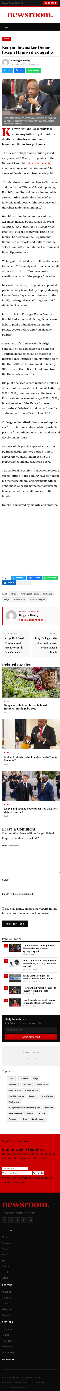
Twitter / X (19, 578)
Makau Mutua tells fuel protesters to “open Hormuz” (30, 758)
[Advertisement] (30, 542)
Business (32, 1096)
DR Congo (42, 1113)
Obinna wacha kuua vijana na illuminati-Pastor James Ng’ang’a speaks (38, 948)
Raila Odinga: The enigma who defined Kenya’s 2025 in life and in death (39, 963)
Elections (49, 1107)
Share (9, 70)
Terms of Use (20, 1382)
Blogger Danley (22, 60)
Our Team (6, 1297)
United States (14, 1090)
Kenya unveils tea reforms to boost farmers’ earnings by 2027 (25, 706)
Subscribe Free (31, 1036)
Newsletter (7, 1329)
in (31, 1219)
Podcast (6, 1335)
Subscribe (38, 1173)
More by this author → (32, 620)
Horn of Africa (47, 1096)
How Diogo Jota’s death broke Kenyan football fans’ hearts (39, 1001)
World (5, 1277)
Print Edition (8, 1352)
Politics (27, 1084)
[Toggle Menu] (6, 27)
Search (52, 3)
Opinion (6, 1266)
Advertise (7, 1309)
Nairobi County (38, 1119)
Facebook (35, 578)
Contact (6, 1315)
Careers (6, 1303)
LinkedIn (10, 583)
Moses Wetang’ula (38, 163)
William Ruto (14, 1084)
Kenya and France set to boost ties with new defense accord (31, 810)
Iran (25, 1119)
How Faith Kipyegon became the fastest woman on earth (40, 989)
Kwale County (19, 600)
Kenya (6, 600)
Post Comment (15, 924)
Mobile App (7, 1346)
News (6, 39)
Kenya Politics (42, 1084)
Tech (4, 1254)
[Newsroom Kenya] (30, 15)
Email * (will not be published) (18, 894)
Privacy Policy (7, 1382)
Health (30, 1113)
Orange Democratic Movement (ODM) (24, 1107)
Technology (13, 1119)
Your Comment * (10, 845)
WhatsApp (35, 70)
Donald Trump (31, 1090)
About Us (6, 1291)
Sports (5, 1260)
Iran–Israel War (15, 1113)
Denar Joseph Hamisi (29, 594)
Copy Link (25, 583)
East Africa (47, 594)
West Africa (13, 1102)
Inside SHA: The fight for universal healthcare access (38, 977)
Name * (5, 879)
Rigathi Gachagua (16, 1096)
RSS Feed (7, 1340)
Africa (13, 594)
